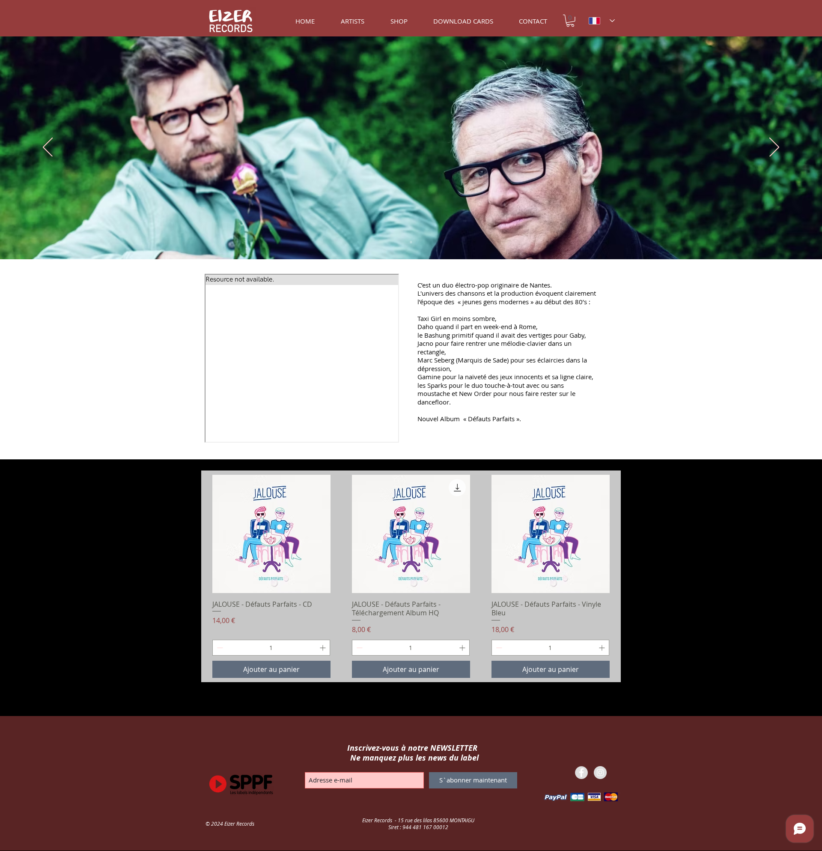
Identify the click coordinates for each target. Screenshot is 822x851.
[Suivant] (774, 148)
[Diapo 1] (411, 242)
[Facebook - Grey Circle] (581, 772)
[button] (570, 21)
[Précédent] (48, 148)
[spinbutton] (271, 647)
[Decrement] (219, 647)
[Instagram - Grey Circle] (600, 772)
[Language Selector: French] (602, 21)
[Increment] (323, 647)
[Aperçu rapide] (271, 534)
